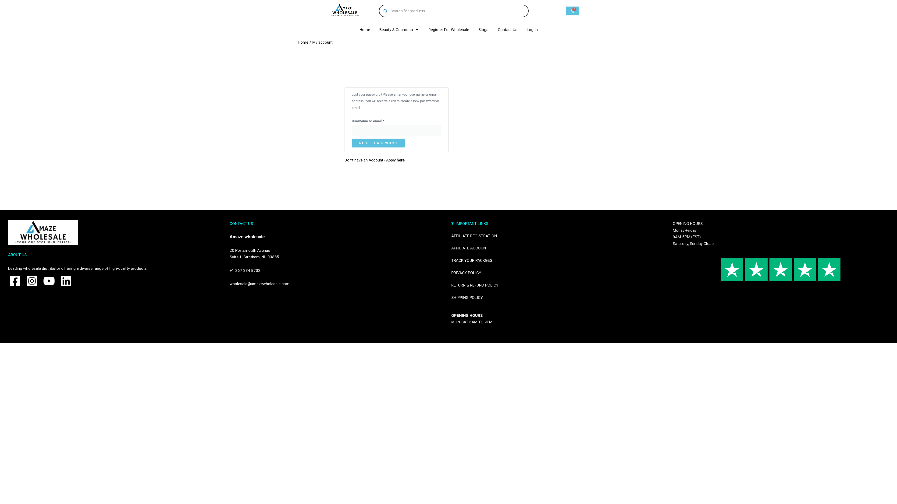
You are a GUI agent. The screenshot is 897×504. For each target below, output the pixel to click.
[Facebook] (15, 281)
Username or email (375, 120)
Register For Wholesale (448, 29)
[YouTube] (49, 281)
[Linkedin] (66, 281)
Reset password (378, 143)
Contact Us (507, 29)
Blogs (483, 29)
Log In (532, 29)
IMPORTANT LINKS (472, 223)
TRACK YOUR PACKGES (471, 260)
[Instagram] (32, 281)
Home (365, 29)
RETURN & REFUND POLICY (474, 285)
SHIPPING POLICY (467, 297)
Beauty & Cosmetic (396, 29)
